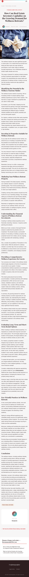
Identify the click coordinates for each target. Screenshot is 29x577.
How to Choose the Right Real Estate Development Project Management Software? (13, 547)
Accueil (2, 5)
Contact (18, 569)
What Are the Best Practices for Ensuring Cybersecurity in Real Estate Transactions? (13, 552)
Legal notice (12, 569)
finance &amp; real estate (11, 5)
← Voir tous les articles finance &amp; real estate (13, 528)
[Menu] (26, 1)
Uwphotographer (14, 565)
